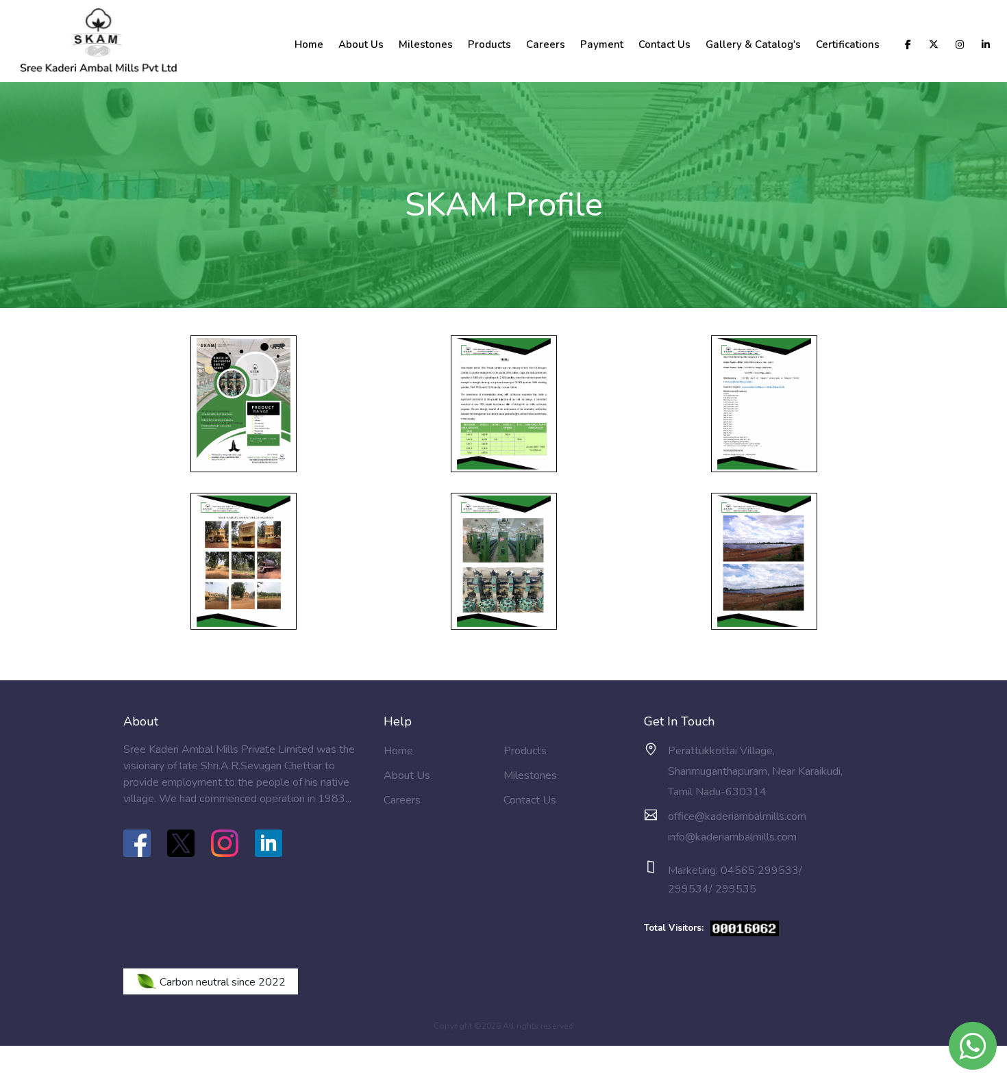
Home (309, 44)
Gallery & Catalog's (753, 44)
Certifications (848, 44)
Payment (601, 44)
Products (489, 44)
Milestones (426, 44)
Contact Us (664, 44)
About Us (361, 44)
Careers (545, 44)
